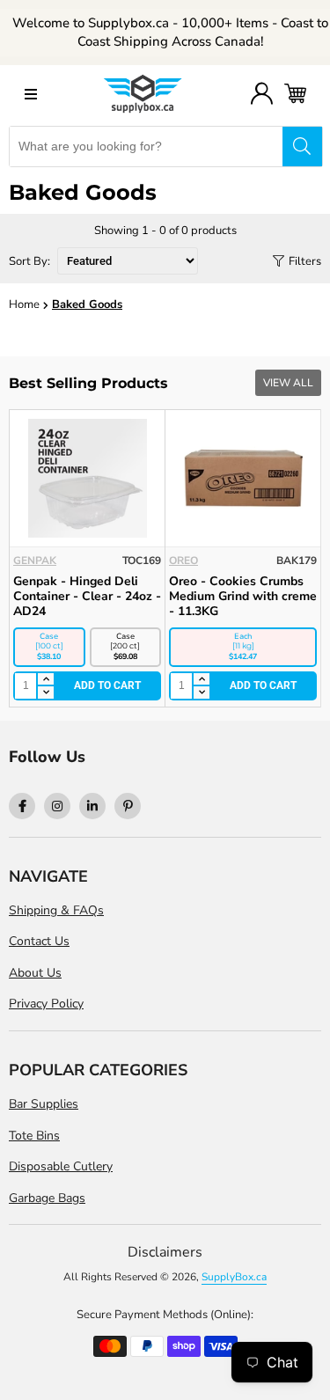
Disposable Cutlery (61, 1166)
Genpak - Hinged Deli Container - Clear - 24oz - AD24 (87, 596)
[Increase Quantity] (45, 680)
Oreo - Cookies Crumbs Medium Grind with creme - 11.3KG (243, 596)
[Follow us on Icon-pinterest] (127, 806)
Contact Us (39, 941)
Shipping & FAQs (56, 910)
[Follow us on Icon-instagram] (57, 806)
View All (288, 383)
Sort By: (31, 261)
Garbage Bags (47, 1198)
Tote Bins (34, 1135)
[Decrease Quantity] (45, 692)
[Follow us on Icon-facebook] (22, 806)
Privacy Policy (46, 1003)
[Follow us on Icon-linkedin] (92, 806)
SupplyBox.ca (234, 1277)
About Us (35, 972)
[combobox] (146, 146)
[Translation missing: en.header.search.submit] (302, 146)
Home (24, 304)
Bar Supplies (43, 1104)
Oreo (183, 560)
